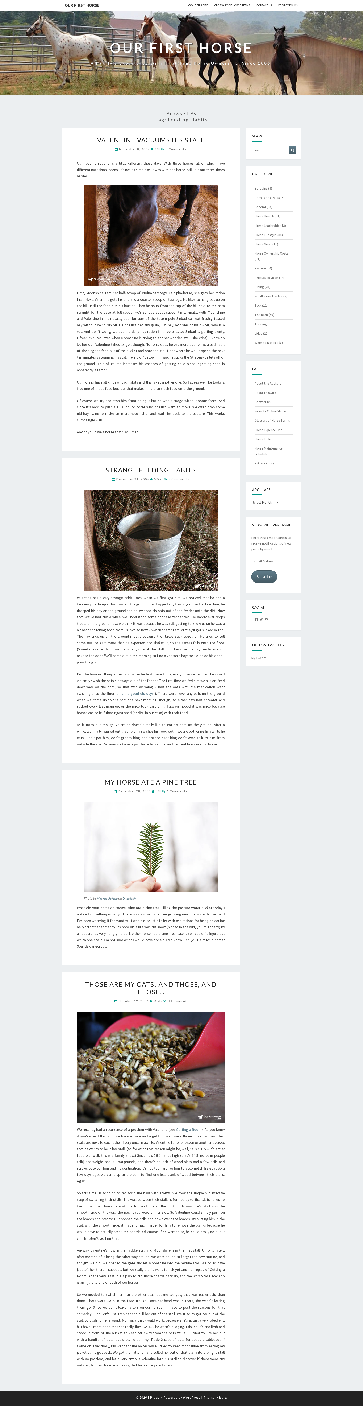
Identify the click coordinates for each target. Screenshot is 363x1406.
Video (258, 333)
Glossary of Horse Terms (232, 5)
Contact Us (264, 5)
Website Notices (266, 342)
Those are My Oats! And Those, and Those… (151, 988)
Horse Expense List (268, 430)
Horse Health (264, 216)
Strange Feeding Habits (150, 470)
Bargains (261, 188)
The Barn (261, 315)
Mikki (158, 479)
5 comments (176, 149)
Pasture (260, 268)
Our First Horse (82, 5)
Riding (259, 287)
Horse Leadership (267, 225)
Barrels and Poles (267, 197)
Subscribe (264, 576)
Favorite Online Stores (271, 411)
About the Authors (268, 383)
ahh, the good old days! (136, 693)
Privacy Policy (288, 5)
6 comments (177, 791)
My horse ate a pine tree (150, 782)
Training (261, 324)
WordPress (191, 1397)
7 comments (178, 479)
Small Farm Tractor (269, 296)
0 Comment (177, 1001)
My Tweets (258, 658)
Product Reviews (266, 278)
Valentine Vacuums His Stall (151, 140)
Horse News (263, 244)
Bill (157, 149)
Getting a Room (188, 1129)
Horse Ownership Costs (271, 253)
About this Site (197, 5)
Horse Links (263, 439)
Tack (258, 305)
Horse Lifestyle (265, 235)
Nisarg (221, 1397)
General (260, 207)
